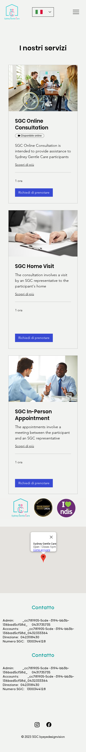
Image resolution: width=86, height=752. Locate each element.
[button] (34, 192)
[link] (43, 124)
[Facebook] (49, 724)
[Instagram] (37, 724)
